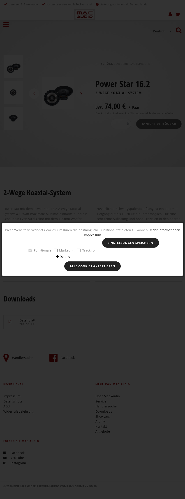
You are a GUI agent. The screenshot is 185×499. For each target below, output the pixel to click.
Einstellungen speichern (130, 243)
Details (65, 256)
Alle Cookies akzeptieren (92, 266)
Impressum (92, 235)
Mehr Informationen (165, 230)
